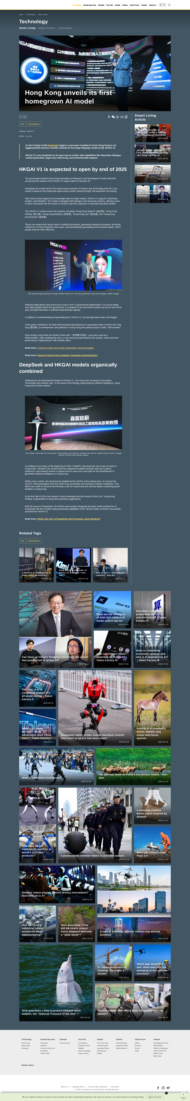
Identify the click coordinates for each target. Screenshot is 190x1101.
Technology (76, 5)
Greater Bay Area (89, 5)
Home (21, 14)
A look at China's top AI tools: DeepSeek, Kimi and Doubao (65, 348)
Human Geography (84, 1051)
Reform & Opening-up (161, 1048)
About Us (152, 5)
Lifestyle (101, 5)
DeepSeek (34, 124)
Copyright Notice (78, 1087)
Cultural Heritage (121, 1043)
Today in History (83, 1053)
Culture (125, 5)
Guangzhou (44, 1051)
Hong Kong (44, 1043)
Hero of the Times (103, 1043)
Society (137, 1048)
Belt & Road (157, 1056)
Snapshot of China (122, 1045)
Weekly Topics (28, 1065)
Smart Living (42, 14)
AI (23, 124)
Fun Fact (109, 5)
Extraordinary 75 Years (161, 1043)
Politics (137, 1043)
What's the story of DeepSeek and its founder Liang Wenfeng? (68, 519)
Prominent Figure (73, 567)
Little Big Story (101, 1051)
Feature (144, 5)
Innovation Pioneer (103, 1048)
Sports (137, 1051)
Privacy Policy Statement (97, 1087)
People (117, 5)
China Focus (134, 5)
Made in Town (158, 1053)
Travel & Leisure (64, 1043)
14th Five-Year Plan (160, 1051)
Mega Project (47, 28)
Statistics (35, 569)
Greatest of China (84, 1045)
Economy (138, 1045)
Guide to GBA (44, 1053)
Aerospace (65, 28)
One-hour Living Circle (47, 1048)
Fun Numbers (82, 1043)
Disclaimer (115, 1087)
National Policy (158, 1045)
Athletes (99, 1053)
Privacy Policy (138, 1097)
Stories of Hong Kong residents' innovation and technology (67, 355)
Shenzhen (43, 1045)
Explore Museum (121, 1048)
